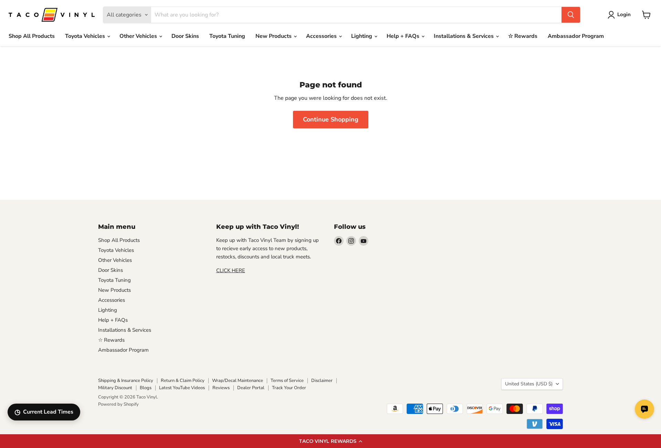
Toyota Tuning (227, 36)
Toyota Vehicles (85, 36)
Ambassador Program (576, 36)
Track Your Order (289, 388)
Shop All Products (32, 36)
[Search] (571, 15)
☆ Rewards (522, 36)
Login (624, 14)
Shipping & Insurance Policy (125, 380)
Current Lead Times (43, 412)
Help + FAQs (404, 36)
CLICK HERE (230, 270)
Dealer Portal (250, 388)
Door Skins (185, 36)
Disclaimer (322, 380)
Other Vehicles (138, 36)
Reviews (221, 388)
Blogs (145, 388)
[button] (330, 441)
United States (529, 384)
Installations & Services (464, 36)
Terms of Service (287, 380)
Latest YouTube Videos (182, 388)
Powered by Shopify (118, 404)
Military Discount (115, 388)
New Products (274, 36)
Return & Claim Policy (182, 380)
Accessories (322, 36)
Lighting (362, 36)
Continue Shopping (330, 119)
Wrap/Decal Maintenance (237, 380)
